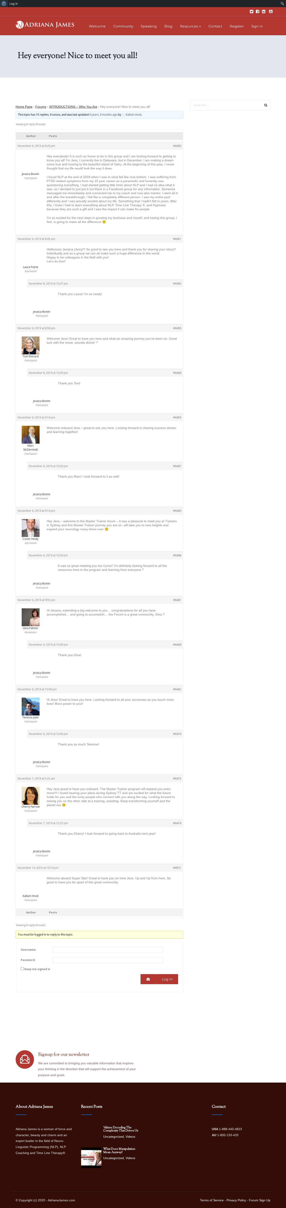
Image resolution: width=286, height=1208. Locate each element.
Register (237, 26)
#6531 (177, 868)
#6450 (177, 146)
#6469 (177, 645)
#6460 (177, 511)
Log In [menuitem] (13, 3)
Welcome (97, 26)
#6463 (177, 283)
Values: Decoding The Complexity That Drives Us (120, 1129)
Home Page (24, 106)
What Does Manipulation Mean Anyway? (119, 1150)
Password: (28, 960)
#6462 (177, 689)
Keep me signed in (37, 969)
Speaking (149, 26)
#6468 (177, 555)
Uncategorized (113, 1136)
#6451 (177, 239)
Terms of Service (212, 1200)
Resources (189, 26)
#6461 (177, 600)
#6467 (177, 466)
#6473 (177, 778)
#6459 (177, 417)
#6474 (177, 823)
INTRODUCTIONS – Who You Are (73, 106)
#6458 (177, 328)
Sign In (257, 26)
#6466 (177, 373)
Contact (215, 26)
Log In (167, 979)
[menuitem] (4, 3)
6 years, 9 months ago (103, 114)
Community (123, 26)
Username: (28, 950)
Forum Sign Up (259, 1200)
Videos (130, 1136)
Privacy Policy (236, 1200)
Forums (40, 106)
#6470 (177, 734)
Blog (168, 26)
